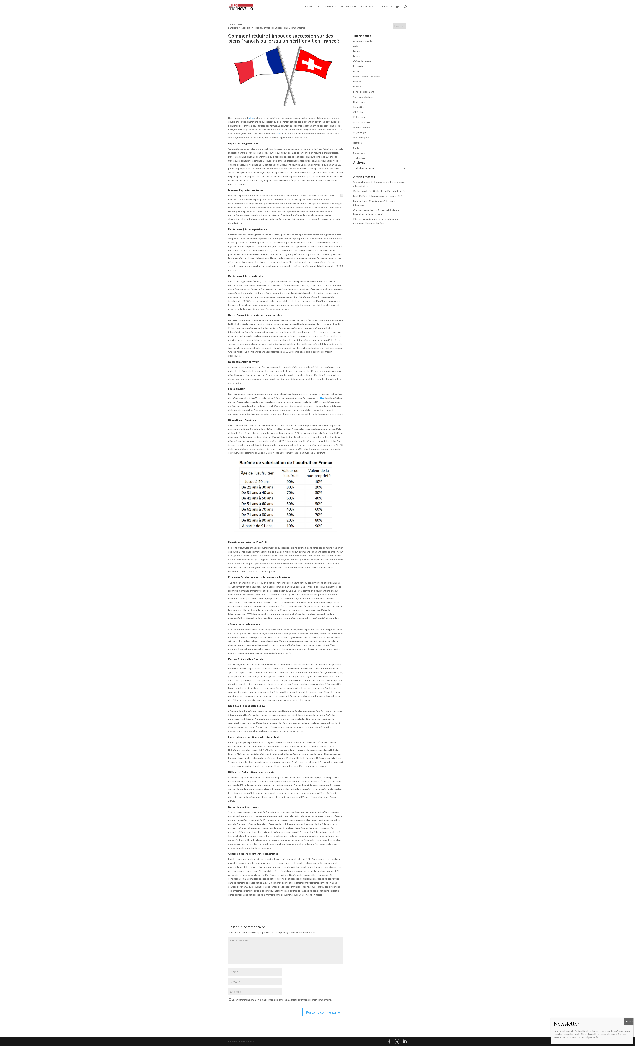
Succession (281, 27)
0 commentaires (297, 27)
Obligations (359, 112)
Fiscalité (258, 27)
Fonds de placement (363, 91)
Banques (357, 51)
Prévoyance (359, 117)
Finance (357, 71)
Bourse (357, 56)
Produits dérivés (361, 127)
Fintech (357, 81)
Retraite (357, 142)
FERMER (629, 1021)
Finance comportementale (366, 76)
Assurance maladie (363, 40)
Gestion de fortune (363, 96)
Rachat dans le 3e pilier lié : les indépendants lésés (379, 191)
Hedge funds (360, 102)
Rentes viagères (361, 137)
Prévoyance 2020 (362, 122)
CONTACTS (385, 6)
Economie (358, 66)
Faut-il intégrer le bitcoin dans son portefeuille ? (377, 196)
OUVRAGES (312, 6)
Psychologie (359, 132)
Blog (250, 27)
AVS (355, 45)
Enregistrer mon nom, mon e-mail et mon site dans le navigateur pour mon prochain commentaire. (282, 999)
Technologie (359, 157)
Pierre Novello (239, 27)
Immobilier (268, 27)
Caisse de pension (362, 61)
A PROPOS (367, 6)
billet (251, 117)
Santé (356, 147)
